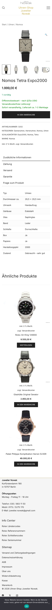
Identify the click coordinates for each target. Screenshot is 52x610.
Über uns (6, 571)
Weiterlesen (26, 345)
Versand (7, 170)
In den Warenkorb (26, 115)
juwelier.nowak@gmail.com (22, 510)
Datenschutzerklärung (12, 557)
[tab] (26, 157)
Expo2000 (22, 134)
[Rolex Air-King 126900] (26, 307)
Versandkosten (26, 144)
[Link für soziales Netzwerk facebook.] (3, 595)
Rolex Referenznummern (13, 531)
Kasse (5, 580)
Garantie (7, 176)
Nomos (19, 24)
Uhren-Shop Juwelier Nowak (26, 10)
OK (26, 606)
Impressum (7, 566)
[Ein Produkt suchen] (3, 7)
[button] (46, 34)
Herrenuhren (30, 131)
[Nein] (49, 603)
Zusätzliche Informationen (17, 157)
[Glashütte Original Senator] (26, 367)
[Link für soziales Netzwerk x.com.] (10, 595)
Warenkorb (7, 585)
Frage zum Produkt (13, 183)
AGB (4, 562)
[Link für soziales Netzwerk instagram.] (17, 595)
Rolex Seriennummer (11, 540)
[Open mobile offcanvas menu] (48, 7)
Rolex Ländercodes (11, 526)
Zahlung (7, 164)
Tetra (36, 134)
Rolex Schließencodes (12, 535)
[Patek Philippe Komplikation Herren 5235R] (26, 426)
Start (4, 24)
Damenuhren (19, 131)
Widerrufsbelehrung (11, 576)
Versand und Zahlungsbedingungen (18, 553)
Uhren (11, 24)
